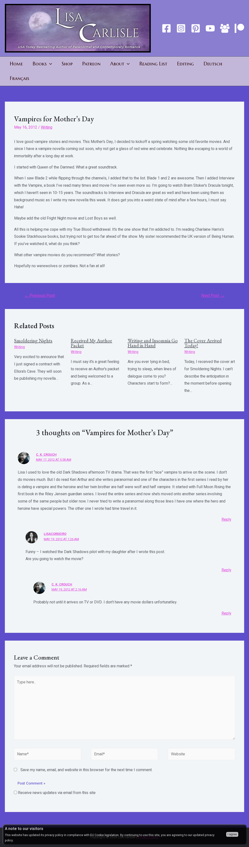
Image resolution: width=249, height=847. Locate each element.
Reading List (153, 64)
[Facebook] (166, 28)
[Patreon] (239, 28)
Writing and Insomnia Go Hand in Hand (153, 343)
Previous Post (40, 295)
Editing (185, 64)
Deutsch (213, 64)
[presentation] (49, 64)
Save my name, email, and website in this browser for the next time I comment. (86, 770)
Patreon (91, 64)
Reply (226, 519)
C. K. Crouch (46, 454)
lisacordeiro (55, 533)
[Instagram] (181, 28)
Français (19, 78)
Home (16, 64)
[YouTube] (210, 28)
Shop (67, 64)
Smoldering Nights (33, 340)
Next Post (212, 295)
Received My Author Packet (91, 343)
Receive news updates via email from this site (56, 793)
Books (40, 64)
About (117, 64)
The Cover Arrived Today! (203, 343)
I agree (232, 834)
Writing (46, 127)
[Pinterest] (195, 28)
